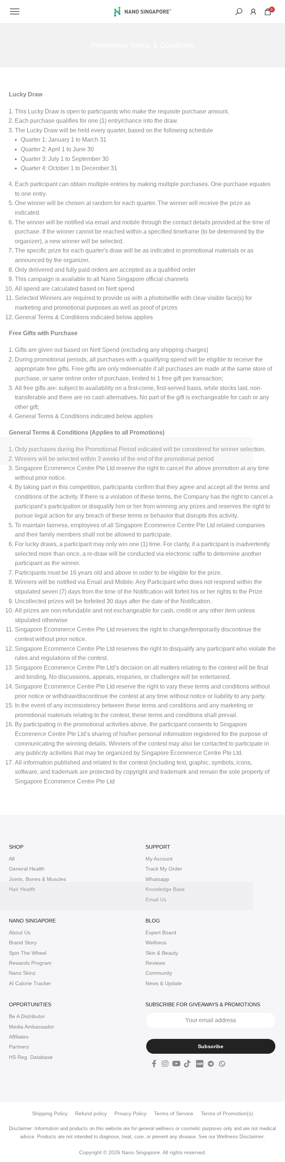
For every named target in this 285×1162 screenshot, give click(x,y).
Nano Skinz (22, 973)
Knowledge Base (165, 889)
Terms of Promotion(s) (227, 1113)
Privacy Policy (130, 1113)
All (11, 859)
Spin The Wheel (27, 953)
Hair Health (22, 889)
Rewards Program (30, 963)
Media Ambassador (31, 1027)
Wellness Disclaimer (240, 1136)
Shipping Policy (50, 1113)
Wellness (156, 942)
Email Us (155, 899)
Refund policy (91, 1113)
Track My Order (163, 869)
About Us (19, 932)
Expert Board (160, 932)
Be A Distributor (27, 1016)
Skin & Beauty (161, 953)
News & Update (163, 983)
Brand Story (23, 942)
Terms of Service (173, 1113)
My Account (159, 859)
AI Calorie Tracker (30, 983)
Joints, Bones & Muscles (37, 879)
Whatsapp (157, 879)
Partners (19, 1047)
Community (158, 973)
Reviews (155, 963)
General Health (27, 869)
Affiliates (19, 1037)
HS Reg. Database (31, 1057)
